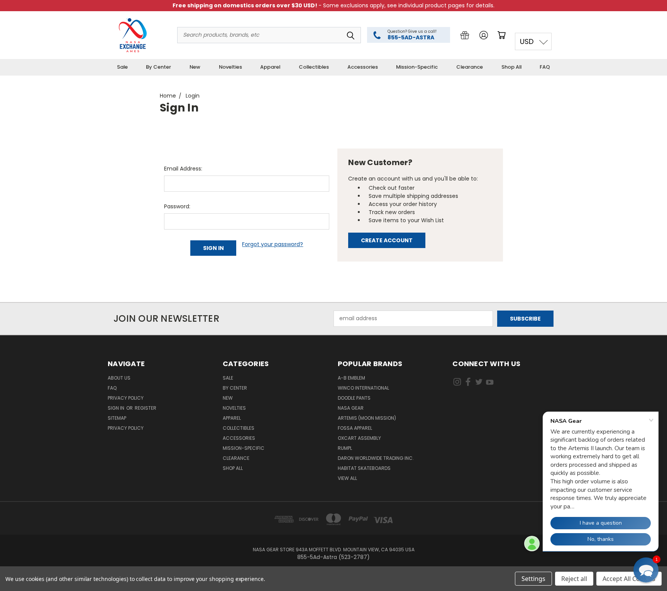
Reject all (574, 578)
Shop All (511, 67)
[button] (646, 570)
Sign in (116, 408)
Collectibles (314, 67)
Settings (533, 578)
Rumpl (345, 448)
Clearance (469, 67)
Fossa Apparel (355, 428)
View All (347, 478)
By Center (158, 67)
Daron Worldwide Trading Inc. (376, 458)
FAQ (545, 67)
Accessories (362, 67)
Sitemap (117, 418)
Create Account (387, 240)
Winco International (363, 388)
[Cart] (503, 35)
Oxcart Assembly (359, 438)
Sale (122, 67)
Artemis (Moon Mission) (367, 418)
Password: (177, 206)
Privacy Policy (126, 398)
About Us (119, 378)
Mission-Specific (417, 67)
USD (526, 41)
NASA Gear (351, 408)
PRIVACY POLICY (126, 428)
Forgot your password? (272, 244)
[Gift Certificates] (464, 35)
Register (145, 408)
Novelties (230, 67)
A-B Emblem (351, 378)
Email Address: (183, 168)
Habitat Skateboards (364, 468)
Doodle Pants (354, 398)
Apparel (270, 67)
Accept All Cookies (629, 578)
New (195, 67)
